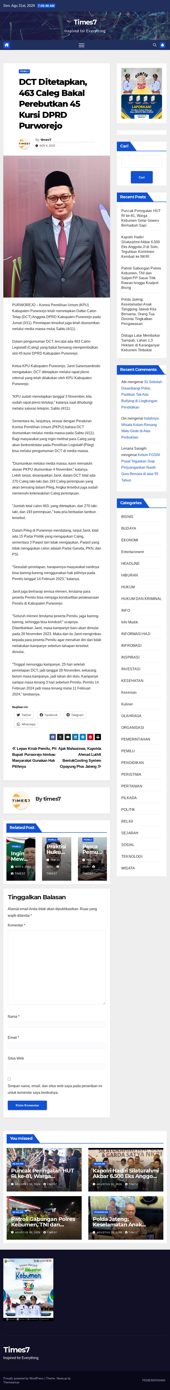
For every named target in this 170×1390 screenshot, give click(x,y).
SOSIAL (127, 845)
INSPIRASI (130, 657)
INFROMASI (131, 645)
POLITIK (128, 809)
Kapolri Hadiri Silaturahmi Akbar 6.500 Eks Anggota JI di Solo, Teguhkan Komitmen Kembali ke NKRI (140, 246)
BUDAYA (128, 528)
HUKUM (128, 587)
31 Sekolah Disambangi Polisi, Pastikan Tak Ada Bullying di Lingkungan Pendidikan (141, 394)
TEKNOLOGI (131, 856)
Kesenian (129, 692)
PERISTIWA (131, 774)
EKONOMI (129, 540)
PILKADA (129, 798)
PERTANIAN (131, 786)
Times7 (85, 22)
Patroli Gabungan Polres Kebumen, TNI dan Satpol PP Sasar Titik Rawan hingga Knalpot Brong (141, 278)
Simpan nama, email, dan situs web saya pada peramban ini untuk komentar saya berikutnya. (55, 1089)
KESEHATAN (132, 681)
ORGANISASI (132, 727)
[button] (154, 45)
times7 (46, 140)
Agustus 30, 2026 (28, 1184)
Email (13, 1037)
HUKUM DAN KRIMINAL (141, 599)
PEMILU (24, 71)
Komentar (16, 925)
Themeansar (11, 1382)
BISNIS (127, 517)
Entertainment (132, 552)
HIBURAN (129, 575)
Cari (124, 146)
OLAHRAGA (131, 716)
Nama (13, 1016)
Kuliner (127, 704)
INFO (125, 610)
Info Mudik (129, 622)
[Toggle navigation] (81, 45)
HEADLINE (130, 563)
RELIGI (127, 821)
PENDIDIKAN (132, 763)
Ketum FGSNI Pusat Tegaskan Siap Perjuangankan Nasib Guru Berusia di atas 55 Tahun (140, 467)
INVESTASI (130, 669)
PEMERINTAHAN (135, 739)
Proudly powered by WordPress (23, 1378)
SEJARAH (129, 833)
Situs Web (16, 1058)
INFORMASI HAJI (135, 634)
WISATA (128, 868)
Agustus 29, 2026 (110, 1232)
